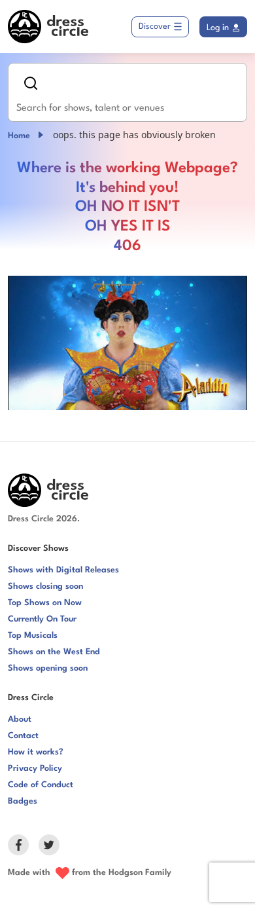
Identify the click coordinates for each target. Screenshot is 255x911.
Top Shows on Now (45, 603)
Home (19, 136)
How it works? (35, 752)
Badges (22, 801)
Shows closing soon (45, 586)
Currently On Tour (42, 619)
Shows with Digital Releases (63, 570)
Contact (23, 736)
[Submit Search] (30, 83)
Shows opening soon (48, 668)
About (19, 719)
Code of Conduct (40, 785)
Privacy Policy (35, 768)
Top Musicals (33, 635)
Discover (155, 26)
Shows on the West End (54, 652)
